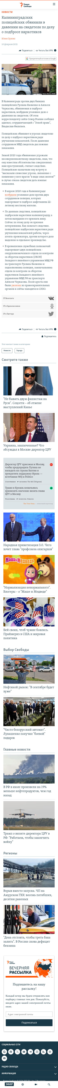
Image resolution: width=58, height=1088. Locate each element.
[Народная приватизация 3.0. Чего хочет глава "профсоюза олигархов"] (29, 527)
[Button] (25, 50)
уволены (16, 285)
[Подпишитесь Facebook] (11, 1051)
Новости (7, 12)
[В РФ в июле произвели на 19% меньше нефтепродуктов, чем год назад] (29, 769)
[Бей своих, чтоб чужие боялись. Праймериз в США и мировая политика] (29, 611)
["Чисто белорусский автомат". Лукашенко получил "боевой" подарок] (29, 711)
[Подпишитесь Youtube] (24, 1051)
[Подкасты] (50, 1051)
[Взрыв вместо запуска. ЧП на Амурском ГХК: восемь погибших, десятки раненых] (29, 872)
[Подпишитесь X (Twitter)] (17, 1051)
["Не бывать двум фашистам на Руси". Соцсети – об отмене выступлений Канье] (29, 380)
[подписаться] (4, 1058)
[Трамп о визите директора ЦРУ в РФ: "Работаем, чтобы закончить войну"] (29, 815)
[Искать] (49, 1084)
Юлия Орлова (8, 39)
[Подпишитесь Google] (4, 1051)
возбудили (11, 195)
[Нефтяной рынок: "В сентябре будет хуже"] (29, 669)
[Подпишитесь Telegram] (30, 1051)
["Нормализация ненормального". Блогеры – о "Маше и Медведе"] (29, 569)
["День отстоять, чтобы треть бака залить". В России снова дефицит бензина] (29, 919)
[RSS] (43, 1051)
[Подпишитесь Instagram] (37, 1051)
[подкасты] (22, 1084)
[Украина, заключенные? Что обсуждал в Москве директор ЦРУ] (29, 427)
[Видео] (36, 1084)
